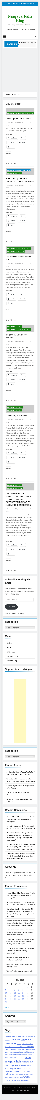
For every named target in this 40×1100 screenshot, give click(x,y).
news (6, 1058)
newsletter (12, 1058)
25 (11, 999)
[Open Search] (32, 36)
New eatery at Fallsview (16, 415)
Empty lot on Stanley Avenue (22, 849)
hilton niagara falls (14, 1052)
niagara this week (20, 1071)
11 (10, 993)
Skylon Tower (16, 1077)
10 (6, 993)
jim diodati (31, 1052)
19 (15, 996)
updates (14, 1080)
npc (13, 1074)
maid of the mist (10, 1054)
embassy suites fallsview (23, 1044)
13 (19, 993)
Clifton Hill (15, 1039)
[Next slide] (35, 3)
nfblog (28, 1057)
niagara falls (13, 1061)
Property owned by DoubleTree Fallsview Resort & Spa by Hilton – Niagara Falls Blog (21, 847)
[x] (20, 10)
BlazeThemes (24, 1090)
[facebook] (15, 10)
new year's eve (21, 1057)
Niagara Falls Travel (14, 488)
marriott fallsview (27, 1054)
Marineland (19, 1054)
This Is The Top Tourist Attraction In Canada (19, 3)
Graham (10, 122)
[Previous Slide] (31, 3)
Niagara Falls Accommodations (18, 170)
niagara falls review (17, 1065)
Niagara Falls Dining (14, 407)
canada (28, 1036)
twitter (8, 1080)
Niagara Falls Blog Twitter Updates (20, 113)
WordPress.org (12, 661)
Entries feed (11, 652)
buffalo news (20, 1036)
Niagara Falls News (14, 173)
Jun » (12, 1007)
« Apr (7, 1007)
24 (6, 999)
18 (11, 996)
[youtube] (25, 10)
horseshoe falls (24, 1052)
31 (6, 1002)
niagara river (9, 1071)
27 (19, 999)
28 (23, 999)
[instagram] (17, 10)
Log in (9, 647)
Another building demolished (22, 971)
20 (19, 996)
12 (15, 993)
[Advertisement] (20, 70)
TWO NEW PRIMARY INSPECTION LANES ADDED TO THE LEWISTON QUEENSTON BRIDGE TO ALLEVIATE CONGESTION (19, 499)
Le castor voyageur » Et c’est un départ (20, 826)
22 (27, 996)
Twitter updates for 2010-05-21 (20, 118)
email (23, 1040)
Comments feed (12, 656)
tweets (26, 1077)
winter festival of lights (23, 1080)
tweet (21, 1077)
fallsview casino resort (18, 1049)
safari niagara (8, 1077)
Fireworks (29, 1049)
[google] (22, 10)
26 (15, 999)
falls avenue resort (15, 1047)
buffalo (13, 1036)
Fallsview (24, 1047)
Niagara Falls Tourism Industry (18, 248)
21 (23, 996)
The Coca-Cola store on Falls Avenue (22, 828)
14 (23, 993)
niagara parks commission (21, 1068)
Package (21, 1074)
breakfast (8, 1036)
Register (9, 643)
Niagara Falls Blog (20, 18)
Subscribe (11, 607)
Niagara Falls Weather (15, 251)
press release (28, 1074)
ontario (16, 1074)
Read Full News (11, 163)
